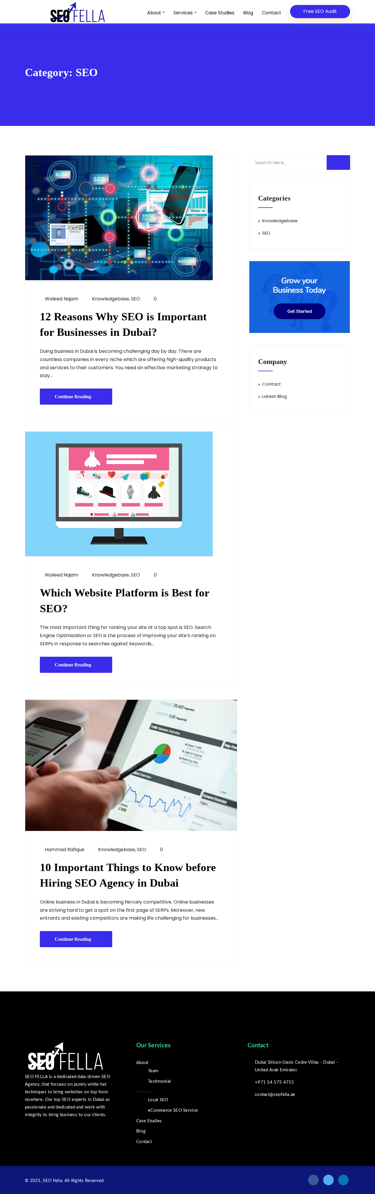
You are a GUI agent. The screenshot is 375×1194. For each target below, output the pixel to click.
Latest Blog (274, 396)
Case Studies (219, 12)
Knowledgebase (110, 298)
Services (183, 12)
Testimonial (159, 1081)
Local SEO (158, 1100)
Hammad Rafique (64, 849)
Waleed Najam (61, 298)
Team (153, 1071)
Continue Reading (73, 396)
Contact (271, 12)
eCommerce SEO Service (173, 1110)
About (154, 12)
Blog (248, 12)
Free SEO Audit (320, 11)
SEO (135, 298)
